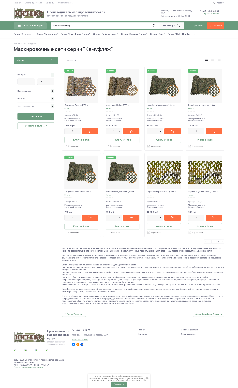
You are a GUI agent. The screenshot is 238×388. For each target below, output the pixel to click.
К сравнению (73, 146)
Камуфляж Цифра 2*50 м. (118, 105)
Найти (154, 25)
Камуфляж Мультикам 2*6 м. (201, 105)
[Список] (213, 60)
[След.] (222, 241)
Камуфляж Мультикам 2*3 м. (77, 192)
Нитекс (67, 108)
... (194, 34)
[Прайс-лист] (219, 60)
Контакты (142, 334)
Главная (17, 44)
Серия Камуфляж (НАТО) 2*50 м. (162, 192)
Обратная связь (188, 334)
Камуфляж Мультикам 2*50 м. (161, 105)
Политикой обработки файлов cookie (131, 380)
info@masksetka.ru (80, 339)
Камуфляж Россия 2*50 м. (76, 105)
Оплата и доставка (189, 330)
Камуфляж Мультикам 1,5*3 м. (120, 192)
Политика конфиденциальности (28, 367)
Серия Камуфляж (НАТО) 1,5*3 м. (203, 192)
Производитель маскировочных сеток (76, 12)
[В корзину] (90, 131)
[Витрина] (206, 60)
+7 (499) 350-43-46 (208, 10)
